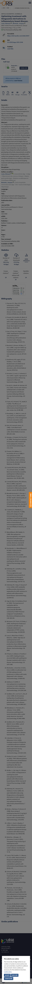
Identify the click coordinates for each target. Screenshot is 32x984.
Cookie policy (8, 972)
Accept (7, 975)
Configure (8, 978)
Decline (14, 975)
